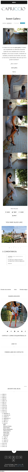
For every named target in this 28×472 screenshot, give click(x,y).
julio (5, 421)
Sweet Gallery (6, 427)
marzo (5, 440)
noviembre (6, 415)
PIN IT (15, 215)
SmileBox (2, 471)
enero (5, 441)
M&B (4, 424)
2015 (3, 412)
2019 (3, 405)
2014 (3, 443)
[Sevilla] (14, 234)
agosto (5, 420)
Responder (10, 263)
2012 (3, 446)
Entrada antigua (23, 289)
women (23, 23)
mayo (5, 437)
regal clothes (6, 434)
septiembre (6, 418)
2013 (3, 445)
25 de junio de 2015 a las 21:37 (15, 257)
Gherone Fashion (7, 426)
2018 (3, 407)
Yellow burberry (7, 430)
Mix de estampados (8, 429)
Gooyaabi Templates (19, 466)
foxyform (25, 386)
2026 (3, 394)
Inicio (15, 289)
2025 (3, 396)
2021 (3, 402)
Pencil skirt (5, 435)
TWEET (15, 212)
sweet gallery (18, 47)
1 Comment (16, 23)
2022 (3, 400)
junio (5, 423)
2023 (3, 399)
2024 (3, 397)
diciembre (6, 413)
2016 (3, 410)
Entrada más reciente (6, 289)
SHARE (8, 212)
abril (5, 438)
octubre (5, 416)
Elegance (20, 464)
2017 (3, 408)
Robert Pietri (6, 432)
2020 (3, 404)
